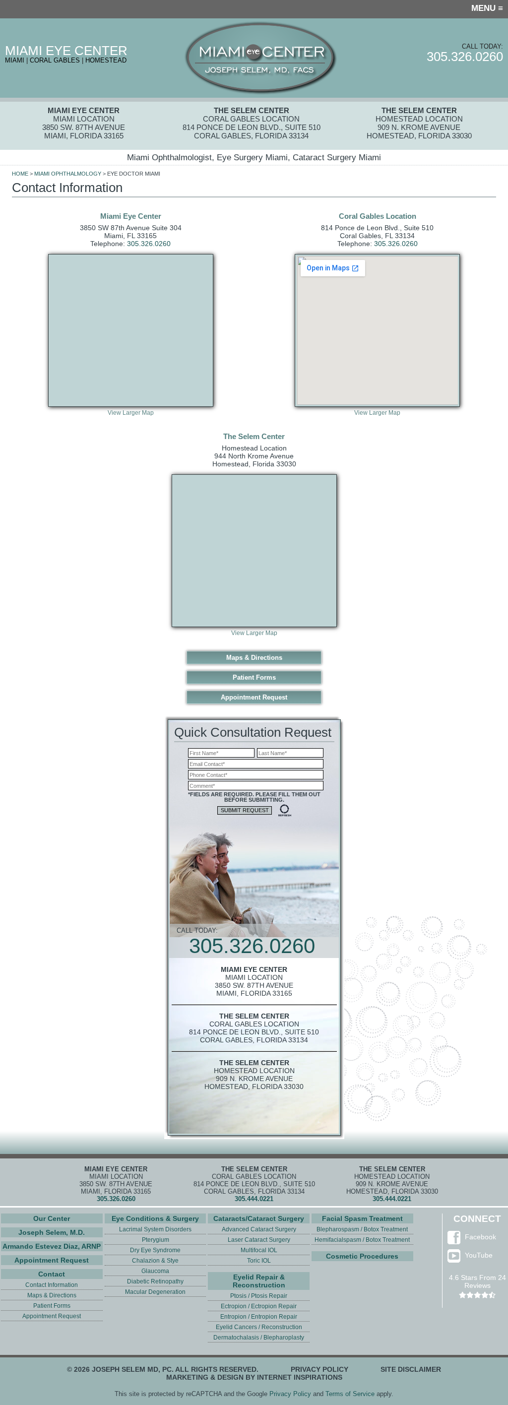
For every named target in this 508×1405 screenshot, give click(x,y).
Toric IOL (259, 1260)
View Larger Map (131, 412)
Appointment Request (254, 697)
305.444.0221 (254, 1199)
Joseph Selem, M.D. (51, 1232)
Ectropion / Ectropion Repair (259, 1306)
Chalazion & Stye (155, 1260)
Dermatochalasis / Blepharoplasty (258, 1337)
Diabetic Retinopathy (155, 1281)
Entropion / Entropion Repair (258, 1316)
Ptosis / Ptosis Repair (258, 1295)
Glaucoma (155, 1271)
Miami (14, 60)
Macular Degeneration (155, 1291)
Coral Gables (55, 60)
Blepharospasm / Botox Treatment (362, 1229)
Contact (51, 1274)
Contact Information (51, 1284)
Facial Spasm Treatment (362, 1218)
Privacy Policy (290, 1394)
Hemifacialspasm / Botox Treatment (362, 1239)
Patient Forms (254, 677)
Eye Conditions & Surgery (155, 1218)
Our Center (51, 1218)
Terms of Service (350, 1394)
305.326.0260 (465, 56)
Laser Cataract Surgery (259, 1239)
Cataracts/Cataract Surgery (258, 1218)
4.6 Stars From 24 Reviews (477, 1281)
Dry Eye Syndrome (155, 1250)
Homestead (106, 60)
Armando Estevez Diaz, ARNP (51, 1246)
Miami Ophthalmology (67, 174)
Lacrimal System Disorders (155, 1229)
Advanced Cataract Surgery (259, 1229)
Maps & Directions (254, 657)
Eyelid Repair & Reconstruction (259, 1281)
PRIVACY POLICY (319, 1369)
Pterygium (155, 1239)
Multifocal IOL (259, 1250)
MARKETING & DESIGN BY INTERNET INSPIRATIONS (254, 1377)
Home (20, 174)
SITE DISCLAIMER (411, 1369)
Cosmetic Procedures (362, 1256)
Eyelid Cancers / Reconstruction (259, 1327)
